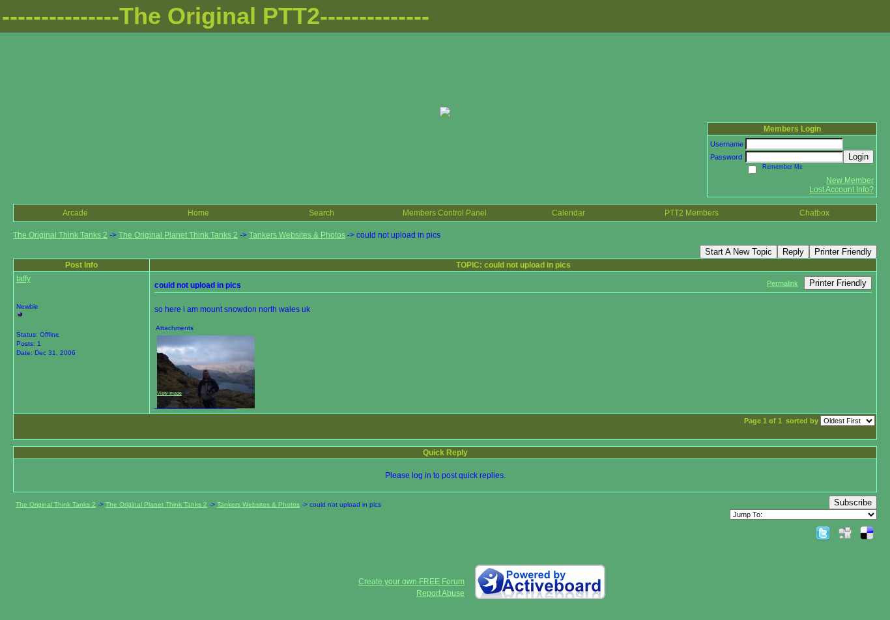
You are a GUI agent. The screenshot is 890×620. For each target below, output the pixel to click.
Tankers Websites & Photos (297, 235)
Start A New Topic (738, 252)
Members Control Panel (445, 213)
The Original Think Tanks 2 (60, 235)
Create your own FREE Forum (411, 581)
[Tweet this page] (822, 532)
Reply (793, 252)
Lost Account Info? (841, 189)
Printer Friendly (843, 252)
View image (169, 393)
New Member (850, 180)
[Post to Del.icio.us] (867, 532)
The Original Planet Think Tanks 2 (178, 235)
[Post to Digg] (845, 532)
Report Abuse (440, 593)
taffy (23, 278)
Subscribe (853, 502)
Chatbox (814, 213)
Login (858, 157)
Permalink (782, 283)
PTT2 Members (692, 213)
